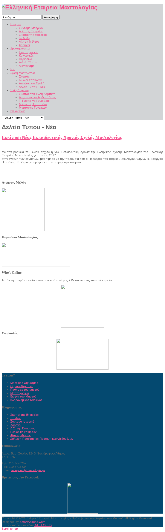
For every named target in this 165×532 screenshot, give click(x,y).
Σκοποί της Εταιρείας (24, 414)
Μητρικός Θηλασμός (24, 382)
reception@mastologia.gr (28, 470)
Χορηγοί (15, 425)
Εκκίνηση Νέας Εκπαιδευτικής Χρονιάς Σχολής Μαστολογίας (62, 137)
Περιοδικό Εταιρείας (23, 431)
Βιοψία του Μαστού (23, 396)
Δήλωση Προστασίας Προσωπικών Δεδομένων (41, 438)
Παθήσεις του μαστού (25, 389)
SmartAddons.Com (32, 521)
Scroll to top (10, 528)
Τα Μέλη (15, 418)
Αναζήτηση (51, 17)
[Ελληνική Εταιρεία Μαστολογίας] (49, 7)
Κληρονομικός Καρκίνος (26, 400)
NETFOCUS (43, 525)
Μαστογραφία (19, 393)
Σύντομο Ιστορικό (22, 421)
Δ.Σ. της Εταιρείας (22, 428)
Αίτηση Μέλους (20, 435)
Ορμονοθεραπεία (21, 386)
